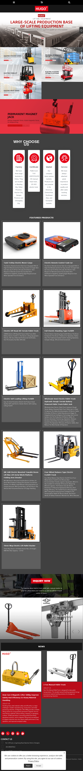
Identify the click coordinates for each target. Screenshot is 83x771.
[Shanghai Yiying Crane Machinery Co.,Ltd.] (41, 8)
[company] (41, 30)
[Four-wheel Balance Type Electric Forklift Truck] (62, 450)
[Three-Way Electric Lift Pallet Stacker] (21, 523)
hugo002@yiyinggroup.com (13, 751)
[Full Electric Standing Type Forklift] (62, 308)
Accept (38, 766)
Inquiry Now (41, 580)
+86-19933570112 (10, 747)
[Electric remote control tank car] (62, 240)
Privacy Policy (33, 761)
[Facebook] (3, 733)
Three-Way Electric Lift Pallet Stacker (19, 546)
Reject (28, 766)
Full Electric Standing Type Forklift (59, 331)
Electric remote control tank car (59, 263)
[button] (73, 631)
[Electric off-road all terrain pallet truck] (21, 308)
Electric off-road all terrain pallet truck (21, 331)
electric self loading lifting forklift (19, 399)
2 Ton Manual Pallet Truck (52, 685)
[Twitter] (8, 733)
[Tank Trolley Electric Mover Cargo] (21, 240)
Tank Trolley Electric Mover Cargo (18, 263)
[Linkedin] (13, 733)
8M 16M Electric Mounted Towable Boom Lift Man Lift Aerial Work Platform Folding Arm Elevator (21, 474)
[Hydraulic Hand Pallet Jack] (21, 618)
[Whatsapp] (23, 733)
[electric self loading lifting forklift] (21, 376)
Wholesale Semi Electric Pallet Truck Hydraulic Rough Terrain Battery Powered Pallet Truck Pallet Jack (60, 401)
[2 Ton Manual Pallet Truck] (59, 666)
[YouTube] (18, 733)
